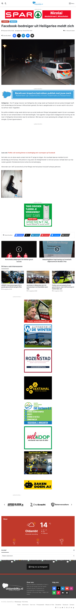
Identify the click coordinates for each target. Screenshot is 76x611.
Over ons (32, 604)
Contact (72, 604)
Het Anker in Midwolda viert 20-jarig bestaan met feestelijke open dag (37, 286)
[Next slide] (71, 504)
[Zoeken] (2, 4)
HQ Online (25, 601)
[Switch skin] (5, 4)
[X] (19, 35)
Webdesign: (18, 601)
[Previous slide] (4, 504)
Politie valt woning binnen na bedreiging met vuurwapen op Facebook (31, 153)
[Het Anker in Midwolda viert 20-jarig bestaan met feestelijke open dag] (38, 277)
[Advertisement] (38, 138)
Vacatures (65, 604)
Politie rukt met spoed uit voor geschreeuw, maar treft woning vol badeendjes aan (63, 286)
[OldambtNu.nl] (37, 3)
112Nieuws (5, 21)
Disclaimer (58, 604)
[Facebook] (14, 35)
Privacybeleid (40, 604)
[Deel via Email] (32, 35)
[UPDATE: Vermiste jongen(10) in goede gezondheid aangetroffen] (12, 277)
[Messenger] (28, 35)
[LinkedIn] (23, 35)
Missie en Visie (49, 604)
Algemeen (13, 21)
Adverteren (25, 604)
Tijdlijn (19, 604)
